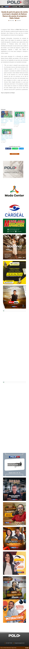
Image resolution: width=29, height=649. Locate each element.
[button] (2, 6)
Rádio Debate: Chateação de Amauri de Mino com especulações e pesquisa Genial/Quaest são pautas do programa (19, 121)
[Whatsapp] (28, 7)
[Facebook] (24, 7)
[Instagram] (26, 7)
